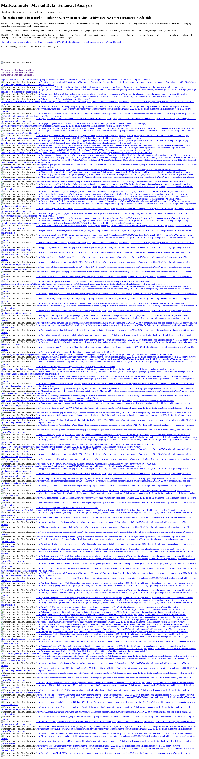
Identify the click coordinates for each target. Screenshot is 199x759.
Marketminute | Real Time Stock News (17, 70)
